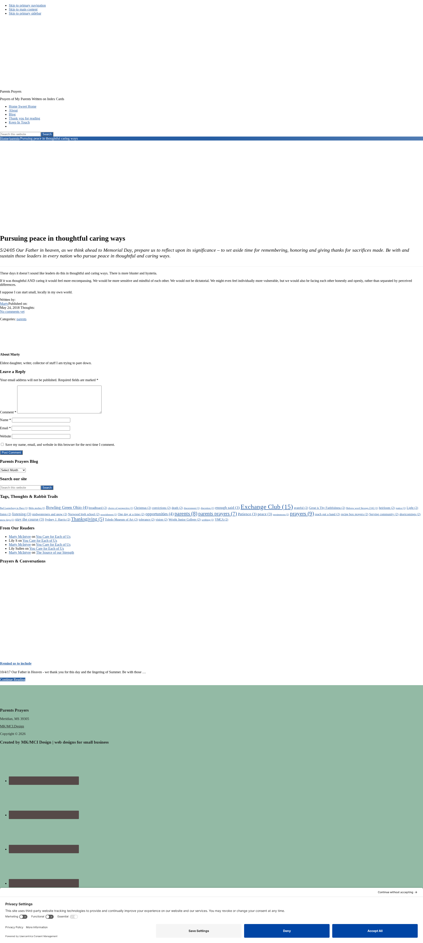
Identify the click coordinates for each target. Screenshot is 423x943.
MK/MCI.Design (12, 726)
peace (265, 514)
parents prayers (217, 513)
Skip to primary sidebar (25, 13)
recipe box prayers (354, 514)
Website (5, 436)
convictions (161, 508)
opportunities (159, 514)
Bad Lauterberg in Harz (14, 508)
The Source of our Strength (55, 552)
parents (21, 319)
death (177, 508)
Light (412, 508)
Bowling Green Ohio (67, 507)
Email (5, 428)
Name (5, 420)
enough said (227, 508)
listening (21, 514)
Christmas (142, 508)
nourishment (108, 514)
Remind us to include (16, 663)
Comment (8, 412)
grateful (301, 508)
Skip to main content (23, 9)
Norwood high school (84, 514)
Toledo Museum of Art (121, 519)
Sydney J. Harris (57, 519)
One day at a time (131, 514)
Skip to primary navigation (27, 5)
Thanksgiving (87, 519)
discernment (192, 508)
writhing (208, 520)
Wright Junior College (185, 519)
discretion (207, 508)
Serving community (384, 514)
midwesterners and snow (49, 514)
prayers (302, 513)
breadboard (98, 508)
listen (5, 514)
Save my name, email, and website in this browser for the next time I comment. (60, 444)
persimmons (281, 514)
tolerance (147, 519)
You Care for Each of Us (53, 536)
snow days (7, 520)
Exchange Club (267, 506)
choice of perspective (120, 508)
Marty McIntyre (20, 536)
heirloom (387, 508)
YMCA (221, 519)
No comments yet (12, 311)
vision (162, 519)
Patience (247, 514)
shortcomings (410, 514)
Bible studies (37, 508)
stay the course (29, 519)
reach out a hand (327, 514)
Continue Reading (12, 679)
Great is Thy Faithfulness (327, 508)
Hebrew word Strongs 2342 (362, 508)
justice (401, 508)
